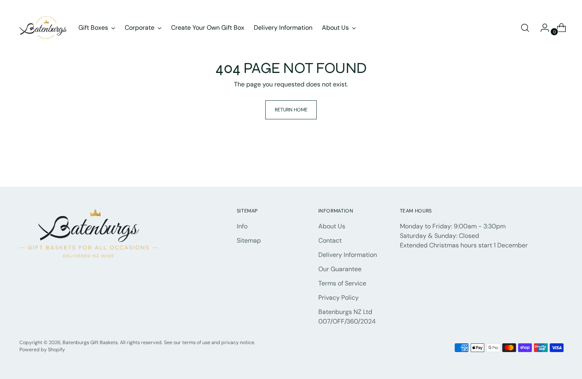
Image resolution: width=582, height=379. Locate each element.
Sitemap (249, 240)
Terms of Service (342, 283)
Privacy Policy (338, 297)
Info (242, 226)
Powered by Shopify (42, 349)
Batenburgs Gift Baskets (90, 342)
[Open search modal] (525, 28)
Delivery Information (347, 255)
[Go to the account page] (542, 28)
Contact (330, 240)
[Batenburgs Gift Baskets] (43, 27)
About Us (331, 226)
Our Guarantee (339, 269)
